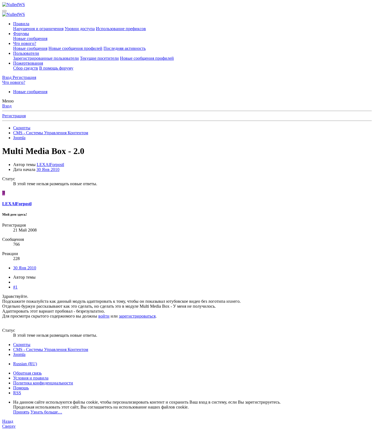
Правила (21, 23)
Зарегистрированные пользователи (46, 58)
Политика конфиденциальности (43, 383)
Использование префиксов (121, 28)
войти (104, 316)
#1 (15, 287)
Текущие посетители (99, 58)
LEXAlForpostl (50, 164)
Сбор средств (25, 68)
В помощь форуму (56, 68)
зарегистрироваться (137, 316)
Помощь (21, 388)
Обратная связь (27, 373)
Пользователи (26, 53)
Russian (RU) (25, 363)
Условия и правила (30, 378)
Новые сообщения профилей (75, 48)
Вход (6, 106)
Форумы (21, 33)
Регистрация (14, 115)
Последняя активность (124, 48)
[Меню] (4, 11)
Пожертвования (28, 63)
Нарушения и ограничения (38, 28)
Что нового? (24, 43)
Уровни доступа (80, 28)
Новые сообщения (30, 38)
